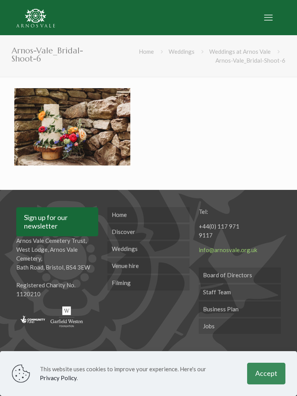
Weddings (182, 51)
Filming (121, 282)
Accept (266, 373)
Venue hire (125, 265)
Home (146, 51)
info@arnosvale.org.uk (228, 249)
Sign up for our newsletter (46, 221)
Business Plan (221, 309)
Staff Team (217, 291)
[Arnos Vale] (35, 17)
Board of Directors (227, 274)
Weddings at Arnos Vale (240, 51)
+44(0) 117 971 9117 (219, 231)
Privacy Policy (58, 377)
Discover (123, 231)
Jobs (209, 326)
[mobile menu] (268, 17)
